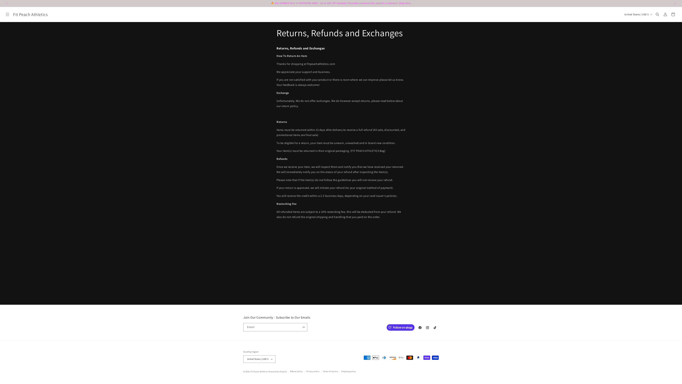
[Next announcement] (675, 3)
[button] (7, 14)
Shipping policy (348, 371)
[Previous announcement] (7, 3)
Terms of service (330, 371)
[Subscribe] (303, 327)
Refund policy (296, 371)
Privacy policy (313, 371)
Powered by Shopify (278, 371)
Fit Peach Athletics (260, 371)
